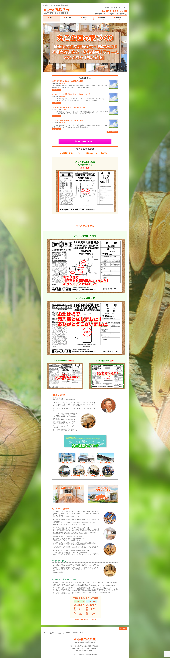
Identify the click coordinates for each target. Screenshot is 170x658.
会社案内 (68, 632)
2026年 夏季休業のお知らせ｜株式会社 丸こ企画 (67, 81)
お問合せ (82, 632)
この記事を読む (56, 89)
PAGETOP (123, 628)
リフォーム (53, 633)
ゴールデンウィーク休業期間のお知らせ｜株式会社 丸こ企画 (71, 94)
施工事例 (52, 632)
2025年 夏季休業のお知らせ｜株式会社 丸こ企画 (67, 120)
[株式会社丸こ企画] (56, 13)
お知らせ (63, 83)
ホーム (45, 632)
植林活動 (75, 632)
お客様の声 (61, 633)
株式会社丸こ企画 (83, 654)
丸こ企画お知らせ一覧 (112, 131)
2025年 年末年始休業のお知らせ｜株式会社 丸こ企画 (68, 107)
